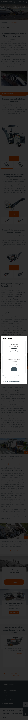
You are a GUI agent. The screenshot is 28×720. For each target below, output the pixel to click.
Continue (14, 350)
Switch (14, 369)
